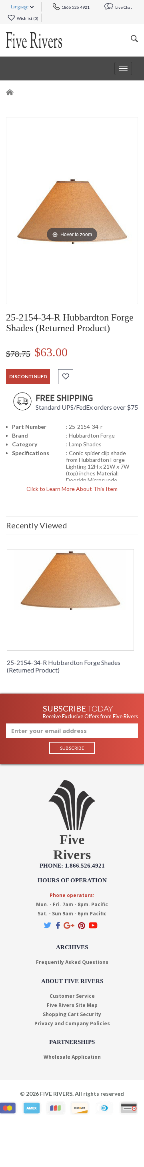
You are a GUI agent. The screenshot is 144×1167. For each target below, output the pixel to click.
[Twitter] (48, 925)
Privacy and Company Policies (72, 1023)
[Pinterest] (82, 925)
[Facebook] (57, 925)
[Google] (69, 925)
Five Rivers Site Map (72, 1005)
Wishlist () (27, 18)
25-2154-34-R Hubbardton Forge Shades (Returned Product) (63, 666)
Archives (72, 947)
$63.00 (51, 352)
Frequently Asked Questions (72, 962)
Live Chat (123, 7)
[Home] (10, 94)
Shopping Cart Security (72, 1014)
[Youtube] (93, 925)
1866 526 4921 (75, 7)
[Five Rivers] (34, 40)
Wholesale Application (72, 1057)
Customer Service (72, 996)
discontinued (28, 376)
